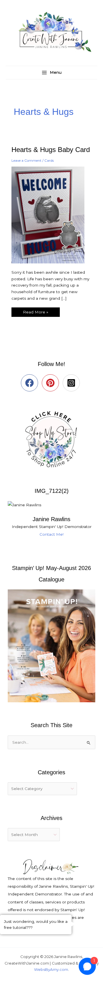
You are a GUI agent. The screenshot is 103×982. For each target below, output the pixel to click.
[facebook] (31, 382)
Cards (49, 161)
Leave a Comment (26, 161)
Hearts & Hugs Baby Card (50, 149)
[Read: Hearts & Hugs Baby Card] (51, 214)
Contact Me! (51, 534)
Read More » (35, 310)
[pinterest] (52, 382)
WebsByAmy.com (51, 969)
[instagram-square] (72, 382)
